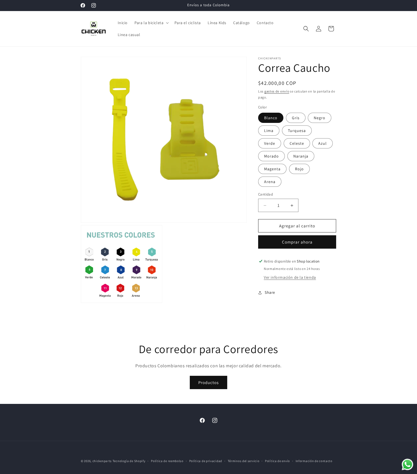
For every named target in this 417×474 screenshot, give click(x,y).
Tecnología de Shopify (129, 461)
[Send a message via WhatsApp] (407, 464)
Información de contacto (314, 461)
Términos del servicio (244, 461)
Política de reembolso (167, 461)
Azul (322, 143)
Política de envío (277, 461)
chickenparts (102, 461)
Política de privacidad (205, 461)
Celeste (297, 143)
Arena (269, 181)
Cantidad (265, 194)
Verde (269, 143)
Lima (268, 130)
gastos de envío (276, 91)
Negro (319, 117)
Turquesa (297, 130)
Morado (271, 156)
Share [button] (270, 292)
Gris (296, 117)
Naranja (300, 156)
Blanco (270, 117)
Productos (208, 382)
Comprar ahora (297, 242)
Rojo (299, 168)
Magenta (272, 168)
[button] (151, 23)
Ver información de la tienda (290, 277)
